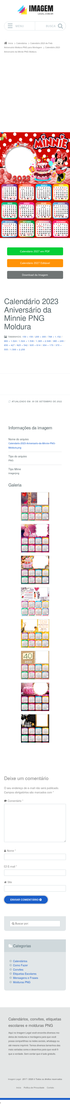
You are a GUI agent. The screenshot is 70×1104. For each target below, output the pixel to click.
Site (9, 882)
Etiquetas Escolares (24, 974)
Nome (11, 850)
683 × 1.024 (10, 340)
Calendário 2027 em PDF (35, 251)
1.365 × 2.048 (43, 340)
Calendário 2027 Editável (35, 263)
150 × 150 (27, 336)
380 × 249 (58, 340)
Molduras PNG (21, 982)
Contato (50, 1087)
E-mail (12, 866)
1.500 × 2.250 (17, 349)
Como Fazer (20, 965)
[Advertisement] (35, 91)
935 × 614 (35, 345)
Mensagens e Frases (25, 978)
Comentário (15, 801)
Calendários (20, 961)
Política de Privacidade (34, 1087)
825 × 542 (22, 345)
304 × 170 (48, 345)
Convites (18, 969)
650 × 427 (9, 345)
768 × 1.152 (54, 336)
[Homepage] (35, 10)
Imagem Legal (14, 1078)
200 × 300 (40, 336)
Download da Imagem (35, 274)
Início (18, 1087)
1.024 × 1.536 (26, 340)
